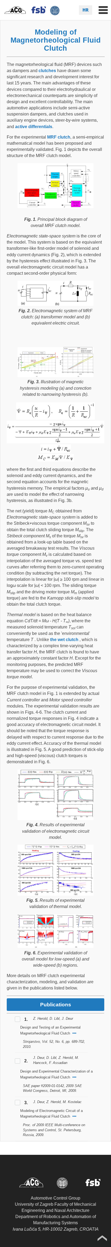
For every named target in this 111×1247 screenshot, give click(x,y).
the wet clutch (64, 639)
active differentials (33, 126)
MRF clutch (58, 137)
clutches (47, 70)
